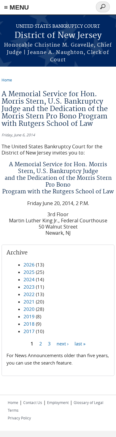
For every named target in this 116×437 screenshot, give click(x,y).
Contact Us (32, 402)
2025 (29, 272)
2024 (29, 279)
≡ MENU (16, 7)
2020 (29, 309)
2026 (29, 265)
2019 (29, 316)
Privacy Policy (19, 417)
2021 (29, 302)
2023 (29, 287)
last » (80, 343)
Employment (58, 402)
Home (7, 79)
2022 (29, 294)
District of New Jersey (58, 36)
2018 (29, 324)
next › (63, 343)
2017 (29, 331)
